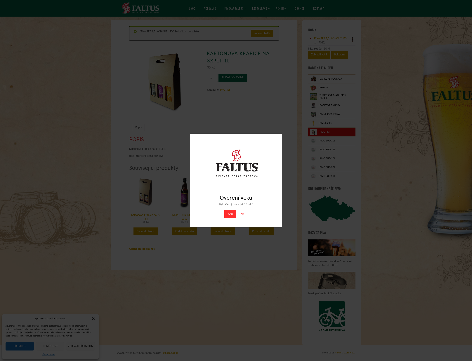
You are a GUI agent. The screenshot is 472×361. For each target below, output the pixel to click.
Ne (242, 214)
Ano (230, 214)
